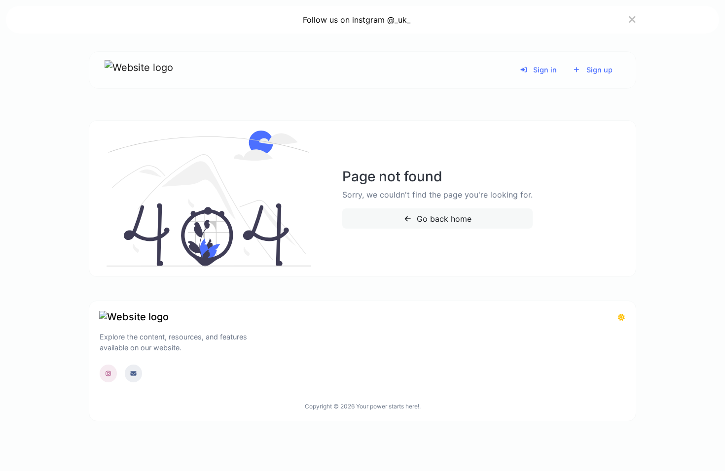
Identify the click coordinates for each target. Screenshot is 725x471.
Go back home (442, 219)
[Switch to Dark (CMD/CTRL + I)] (621, 317)
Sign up (598, 70)
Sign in (544, 70)
